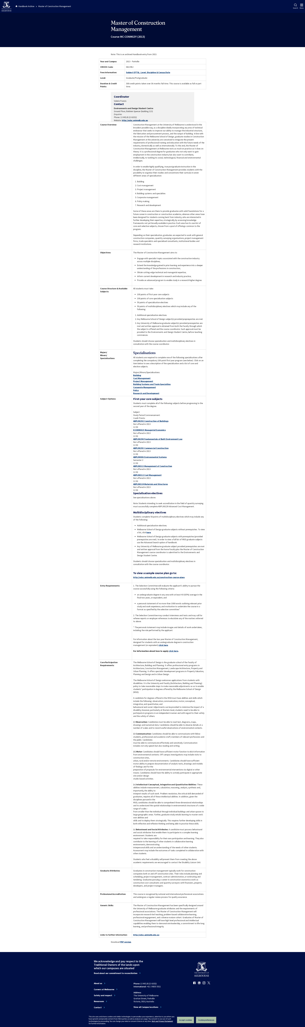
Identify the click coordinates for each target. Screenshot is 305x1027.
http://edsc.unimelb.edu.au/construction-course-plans (159, 577)
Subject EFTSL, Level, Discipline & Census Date (148, 72)
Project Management (143, 381)
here (148, 532)
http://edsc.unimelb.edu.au (135, 120)
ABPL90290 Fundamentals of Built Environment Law (157, 439)
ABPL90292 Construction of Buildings (150, 421)
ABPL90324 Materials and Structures (150, 484)
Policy (136, 390)
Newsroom (99, 1001)
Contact (98, 1007)
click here (163, 645)
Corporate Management (144, 387)
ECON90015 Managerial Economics (149, 430)
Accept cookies (185, 1020)
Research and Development (146, 393)
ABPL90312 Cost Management (147, 475)
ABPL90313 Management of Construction (152, 466)
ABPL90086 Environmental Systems (150, 457)
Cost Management (141, 378)
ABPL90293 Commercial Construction (151, 448)
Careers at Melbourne (104, 989)
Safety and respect (103, 995)
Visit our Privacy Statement (162, 1021)
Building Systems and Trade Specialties (152, 384)
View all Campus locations (146, 1007)
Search (295, 8)
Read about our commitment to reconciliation (115, 973)
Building (137, 375)
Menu (302, 8)
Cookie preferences (206, 1020)
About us (98, 983)
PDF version (125, 942)
